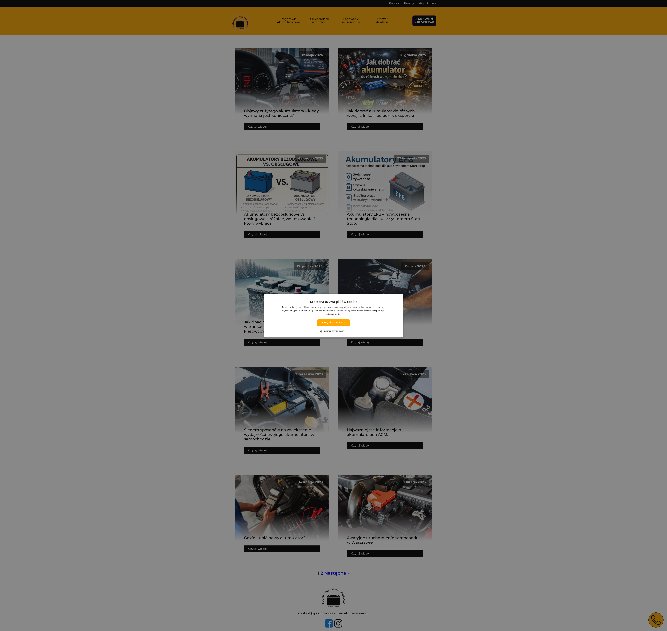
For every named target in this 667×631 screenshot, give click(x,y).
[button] (333, 331)
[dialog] (333, 315)
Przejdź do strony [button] (333, 322)
